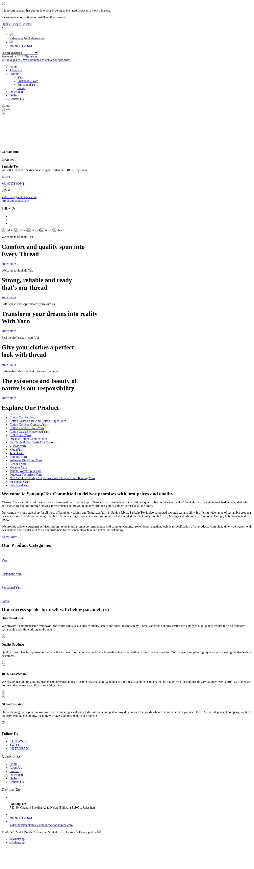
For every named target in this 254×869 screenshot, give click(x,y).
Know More (9, 536)
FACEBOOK (18, 741)
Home (13, 66)
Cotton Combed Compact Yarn (29, 424)
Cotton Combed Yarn (23, 417)
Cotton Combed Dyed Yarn (27, 428)
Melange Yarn (18, 467)
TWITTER (17, 745)
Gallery (14, 95)
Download (16, 91)
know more (9, 263)
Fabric (21, 88)
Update (6, 24)
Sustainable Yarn (27, 81)
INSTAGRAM (19, 748)
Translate (31, 56)
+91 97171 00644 (21, 46)
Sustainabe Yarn (12, 574)
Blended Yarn (18, 464)
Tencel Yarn (17, 453)
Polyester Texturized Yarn (26, 474)
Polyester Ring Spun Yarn (26, 460)
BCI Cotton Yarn (20, 435)
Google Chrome (22, 24)
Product (14, 771)
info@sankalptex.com (15, 200)
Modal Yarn (17, 449)
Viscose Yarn (18, 446)
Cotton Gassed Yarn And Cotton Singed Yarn (38, 421)
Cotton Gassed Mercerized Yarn (29, 431)
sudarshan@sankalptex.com (27, 38)
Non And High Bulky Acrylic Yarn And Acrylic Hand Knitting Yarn (52, 478)
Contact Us (17, 99)
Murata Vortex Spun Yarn (25, 471)
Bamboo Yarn (18, 456)
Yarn (20, 77)
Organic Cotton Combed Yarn (28, 438)
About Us (16, 70)
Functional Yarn (27, 84)
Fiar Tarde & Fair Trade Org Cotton (32, 442)
